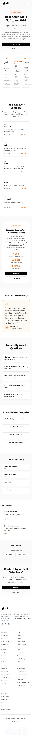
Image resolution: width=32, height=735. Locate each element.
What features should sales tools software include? (14, 377)
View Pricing (16, 278)
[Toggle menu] (29, 3)
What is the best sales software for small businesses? (15, 358)
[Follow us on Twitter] (2, 624)
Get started (16, 273)
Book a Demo (16, 49)
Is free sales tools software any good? (14, 386)
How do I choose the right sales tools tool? (14, 367)
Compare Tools (21, 555)
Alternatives (8, 555)
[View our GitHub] (9, 624)
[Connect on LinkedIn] (5, 624)
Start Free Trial (16, 44)
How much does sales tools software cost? (13, 396)
